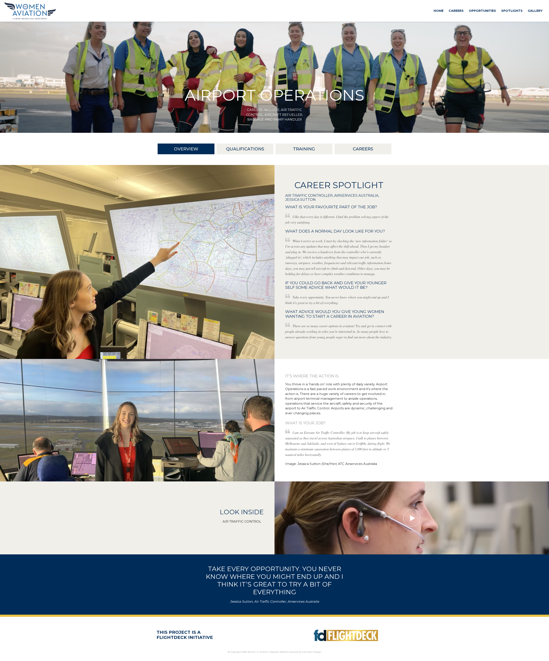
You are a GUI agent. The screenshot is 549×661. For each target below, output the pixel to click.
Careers (456, 11)
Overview (186, 148)
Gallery (535, 11)
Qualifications (245, 148)
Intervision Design (311, 651)
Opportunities (482, 11)
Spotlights (512, 11)
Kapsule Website (279, 651)
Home (438, 11)
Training (304, 148)
